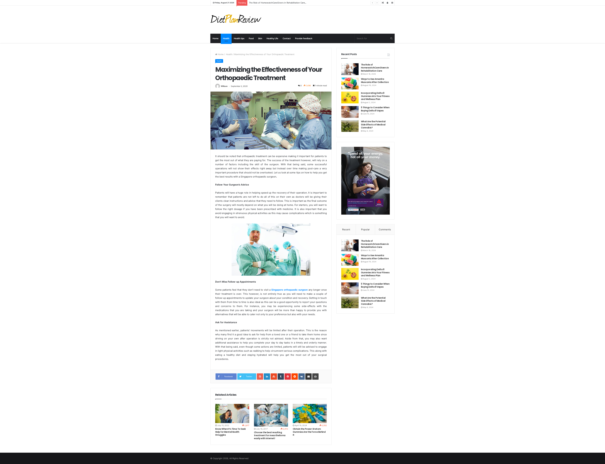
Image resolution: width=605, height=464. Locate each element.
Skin (260, 38)
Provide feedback (303, 38)
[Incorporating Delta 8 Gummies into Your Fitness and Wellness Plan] (350, 97)
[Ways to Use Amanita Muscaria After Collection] (350, 83)
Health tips (239, 38)
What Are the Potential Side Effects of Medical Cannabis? (373, 124)
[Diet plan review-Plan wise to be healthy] (236, 19)
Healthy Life (272, 38)
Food (251, 38)
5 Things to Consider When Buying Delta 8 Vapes (375, 109)
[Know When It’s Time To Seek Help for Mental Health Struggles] (232, 413)
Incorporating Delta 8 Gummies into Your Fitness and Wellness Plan (375, 96)
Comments (385, 229)
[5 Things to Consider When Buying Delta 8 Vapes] (350, 112)
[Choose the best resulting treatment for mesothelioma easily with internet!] (271, 415)
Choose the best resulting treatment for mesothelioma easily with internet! (269, 435)
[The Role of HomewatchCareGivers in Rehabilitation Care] (350, 69)
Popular (365, 229)
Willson (224, 86)
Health (226, 38)
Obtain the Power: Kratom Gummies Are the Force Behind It (309, 431)
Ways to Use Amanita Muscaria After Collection (375, 80)
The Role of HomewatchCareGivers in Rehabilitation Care (277, 2)
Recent (346, 229)
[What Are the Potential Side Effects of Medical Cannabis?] (350, 126)
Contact (287, 38)
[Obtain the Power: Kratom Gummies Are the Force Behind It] (310, 413)
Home (216, 38)
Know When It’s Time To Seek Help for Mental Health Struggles (230, 431)
